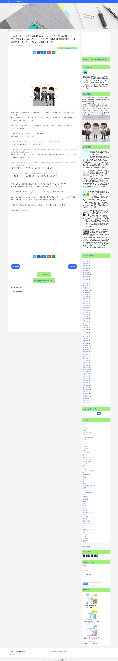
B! (43, 52)
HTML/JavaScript (88, 437)
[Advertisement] (44, 68)
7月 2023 (85, 312)
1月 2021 (85, 367)
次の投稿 (16, 266)
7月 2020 (85, 376)
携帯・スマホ (87, 488)
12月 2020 (86, 369)
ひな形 (85, 468)
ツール (60, 48)
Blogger (65, 651)
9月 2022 (85, 327)
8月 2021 (85, 354)
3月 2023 (85, 319)
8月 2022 (85, 330)
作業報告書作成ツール (89, 492)
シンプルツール (87, 457)
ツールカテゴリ (44, 274)
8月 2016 (85, 400)
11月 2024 (86, 290)
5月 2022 (85, 336)
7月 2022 (85, 332)
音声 (84, 479)
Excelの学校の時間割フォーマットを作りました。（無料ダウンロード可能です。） (99, 212)
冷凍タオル (86, 538)
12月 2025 (86, 270)
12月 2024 (86, 288)
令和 (84, 536)
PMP (84, 444)
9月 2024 (85, 294)
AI (83, 426)
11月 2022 (86, 325)
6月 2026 (85, 259)
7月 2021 (85, 356)
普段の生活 (86, 521)
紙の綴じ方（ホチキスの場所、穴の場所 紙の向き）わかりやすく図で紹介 (99, 152)
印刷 (84, 477)
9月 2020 (85, 372)
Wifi (84, 450)
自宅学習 (85, 499)
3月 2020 (85, 385)
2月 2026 (85, 266)
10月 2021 (86, 349)
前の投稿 (72, 266)
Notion (85, 439)
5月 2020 (85, 380)
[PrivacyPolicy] (18, 1)
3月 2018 (85, 391)
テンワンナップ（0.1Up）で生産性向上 (23, 5)
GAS (84, 435)
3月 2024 (85, 305)
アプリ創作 (86, 452)
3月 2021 (85, 363)
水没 (84, 508)
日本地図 (85, 516)
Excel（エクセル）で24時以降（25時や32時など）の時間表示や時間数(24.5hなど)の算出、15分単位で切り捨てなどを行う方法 (99, 233)
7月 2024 (85, 297)
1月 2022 (85, 343)
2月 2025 (85, 283)
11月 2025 (86, 272)
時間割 (85, 496)
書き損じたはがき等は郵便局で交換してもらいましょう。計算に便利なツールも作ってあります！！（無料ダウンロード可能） (99, 173)
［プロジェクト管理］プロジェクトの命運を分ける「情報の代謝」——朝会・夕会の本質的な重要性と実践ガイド (95, 99)
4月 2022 (85, 338)
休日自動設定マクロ (70, 48)
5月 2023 (85, 314)
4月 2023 (85, 316)
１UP (84, 424)
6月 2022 (85, 334)
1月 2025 (85, 285)
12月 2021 (86, 345)
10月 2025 (86, 274)
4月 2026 (85, 263)
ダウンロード (87, 461)
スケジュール (87, 459)
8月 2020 (85, 374)
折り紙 (85, 510)
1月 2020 (85, 387)
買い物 (85, 519)
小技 (84, 503)
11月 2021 (86, 347)
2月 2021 (85, 365)
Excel (85, 430)
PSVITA (85, 446)
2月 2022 (85, 341)
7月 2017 (85, 394)
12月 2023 (86, 308)
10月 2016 (86, 398)
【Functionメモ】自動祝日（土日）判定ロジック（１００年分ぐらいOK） (36, 141)
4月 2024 (85, 303)
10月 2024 (86, 292)
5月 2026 (85, 261)
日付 (84, 514)
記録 (84, 483)
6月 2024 (85, 299)
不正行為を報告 (87, 546)
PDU (84, 441)
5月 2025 (85, 281)
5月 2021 (85, 360)
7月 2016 (85, 402)
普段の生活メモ (87, 523)
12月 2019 (86, 389)
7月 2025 (85, 277)
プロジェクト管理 (88, 470)
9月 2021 (85, 352)
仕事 (84, 494)
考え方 (85, 490)
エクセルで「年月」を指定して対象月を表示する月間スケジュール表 (34, 173)
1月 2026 (85, 268)
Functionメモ (87, 433)
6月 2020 (85, 378)
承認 (84, 505)
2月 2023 (85, 321)
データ (85, 466)
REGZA (85, 448)
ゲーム (85, 455)
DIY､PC (85, 428)
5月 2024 (85, 301)
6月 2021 (85, 358)
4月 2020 (85, 383)
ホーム (10, 1)
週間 (84, 501)
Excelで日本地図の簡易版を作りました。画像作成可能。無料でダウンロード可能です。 (99, 192)
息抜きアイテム (87, 512)
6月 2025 (85, 279)
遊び (84, 532)
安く (84, 472)
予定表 (85, 534)
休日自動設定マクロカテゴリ (44, 281)
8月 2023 (85, 310)
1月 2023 (85, 323)
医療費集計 (86, 474)
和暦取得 (85, 541)
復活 (84, 525)
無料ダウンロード (88, 530)
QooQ (62, 660)
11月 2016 (86, 396)
